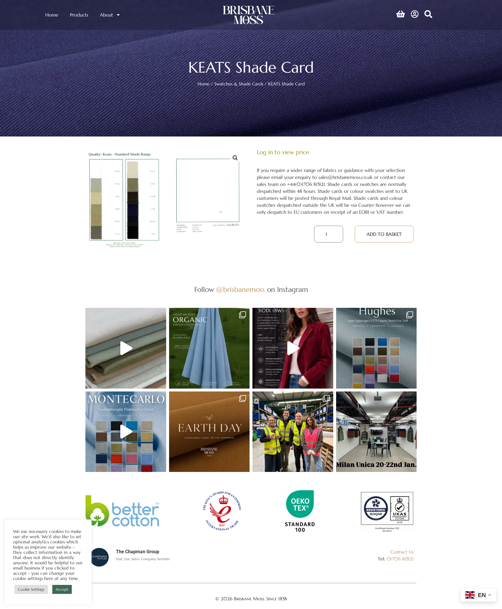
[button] (235, 158)
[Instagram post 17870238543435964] (376, 431)
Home (51, 15)
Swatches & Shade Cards (238, 84)
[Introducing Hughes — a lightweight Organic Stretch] (209, 348)
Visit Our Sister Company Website (143, 559)
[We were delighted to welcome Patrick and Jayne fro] (292, 431)
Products (79, 15)
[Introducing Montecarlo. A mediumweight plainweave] (125, 431)
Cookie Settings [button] (31, 589)
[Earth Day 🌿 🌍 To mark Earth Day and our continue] (209, 431)
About (106, 15)
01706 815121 (400, 559)
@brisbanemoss (240, 289)
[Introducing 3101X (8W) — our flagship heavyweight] (292, 348)
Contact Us (402, 552)
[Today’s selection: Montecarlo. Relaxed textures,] (125, 348)
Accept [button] (62, 589)
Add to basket (384, 234)
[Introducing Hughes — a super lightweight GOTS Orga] (376, 348)
